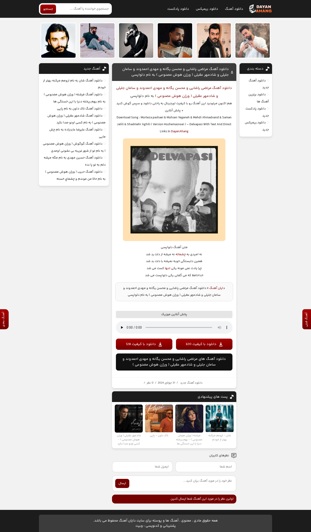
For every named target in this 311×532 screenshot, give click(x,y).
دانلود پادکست (178, 9)
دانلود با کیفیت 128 (141, 344)
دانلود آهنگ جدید (191, 383)
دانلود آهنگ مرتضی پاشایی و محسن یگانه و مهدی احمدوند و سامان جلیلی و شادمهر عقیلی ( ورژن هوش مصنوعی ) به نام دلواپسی (175, 72)
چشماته (181, 254)
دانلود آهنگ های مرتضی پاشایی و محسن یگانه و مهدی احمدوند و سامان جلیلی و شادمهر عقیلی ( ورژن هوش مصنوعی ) (174, 362)
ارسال (122, 483)
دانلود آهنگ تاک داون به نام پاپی (79, 108)
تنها (167, 268)
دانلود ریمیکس (207, 9)
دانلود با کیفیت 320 (201, 344)
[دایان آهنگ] (260, 8)
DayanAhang (180, 131)
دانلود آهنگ (234, 9)
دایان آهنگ (217, 288)
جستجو (48, 9)
